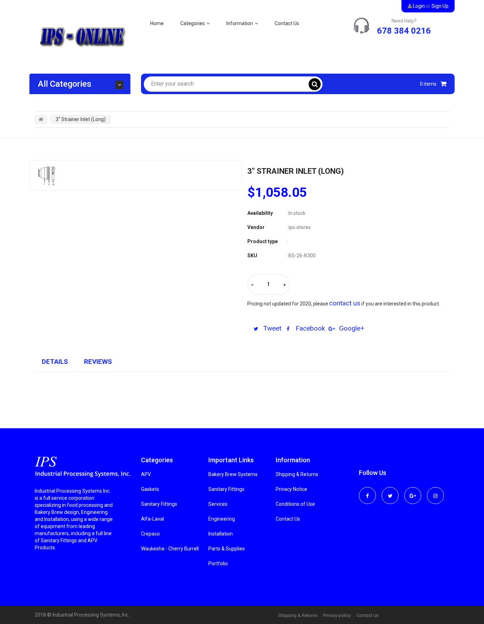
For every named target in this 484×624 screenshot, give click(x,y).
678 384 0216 (404, 31)
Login (419, 6)
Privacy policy (337, 615)
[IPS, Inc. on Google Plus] (413, 490)
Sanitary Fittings (159, 504)
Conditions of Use (295, 504)
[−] (252, 285)
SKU (252, 255)
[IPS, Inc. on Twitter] (390, 490)
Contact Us (287, 23)
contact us (344, 303)
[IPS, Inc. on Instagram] (435, 490)
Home (157, 23)
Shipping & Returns (297, 474)
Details (55, 361)
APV (146, 474)
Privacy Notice (291, 489)
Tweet (271, 328)
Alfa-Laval (152, 519)
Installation (220, 534)
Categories (192, 23)
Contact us (367, 615)
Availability (260, 213)
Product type (262, 241)
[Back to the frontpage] (41, 119)
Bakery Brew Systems (233, 474)
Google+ (350, 328)
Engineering (221, 519)
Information (239, 23)
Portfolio (218, 563)
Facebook (309, 328)
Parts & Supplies (226, 548)
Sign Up (440, 6)
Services (217, 504)
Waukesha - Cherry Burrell (170, 548)
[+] (284, 285)
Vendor (256, 227)
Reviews (98, 361)
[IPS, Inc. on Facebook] (367, 490)
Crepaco (150, 534)
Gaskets (150, 489)
